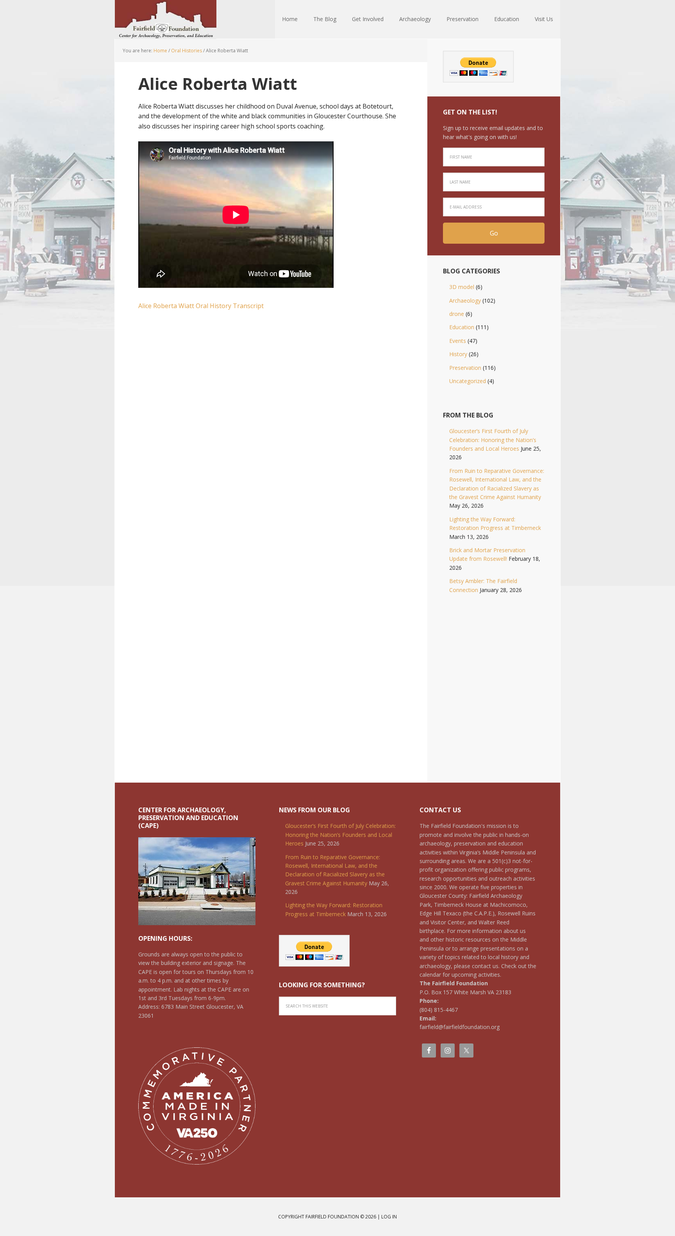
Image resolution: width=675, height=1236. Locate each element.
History (458, 354)
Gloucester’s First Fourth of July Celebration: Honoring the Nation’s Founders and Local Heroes (492, 439)
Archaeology (465, 300)
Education (461, 327)
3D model (461, 287)
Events (457, 340)
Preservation (465, 367)
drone (456, 313)
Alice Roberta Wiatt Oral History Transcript (201, 305)
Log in (389, 1216)
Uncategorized (467, 381)
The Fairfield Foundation (165, 19)
